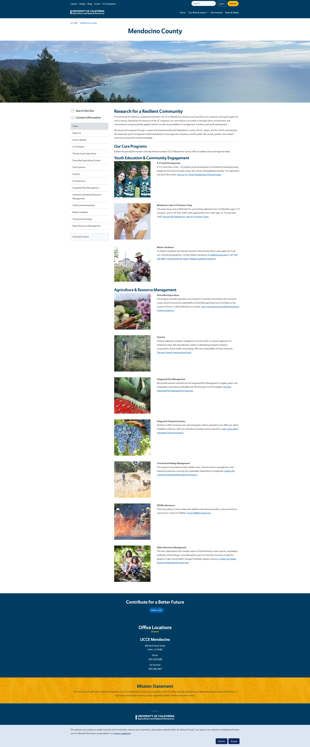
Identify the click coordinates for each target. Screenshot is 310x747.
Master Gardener (80, 212)
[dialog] (155, 736)
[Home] (87, 12)
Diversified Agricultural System (86, 160)
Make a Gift (156, 610)
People (82, 3)
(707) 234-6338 (155, 659)
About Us (76, 132)
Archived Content (81, 236)
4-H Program (78, 146)
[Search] (214, 3)
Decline (221, 741)
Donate (233, 3)
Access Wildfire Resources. (199, 512)
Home (75, 126)
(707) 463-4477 (155, 668)
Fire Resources (78, 180)
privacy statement (122, 733)
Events (97, 3)
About (183, 12)
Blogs (89, 3)
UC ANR (74, 23)
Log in (222, 3)
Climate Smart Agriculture (84, 153)
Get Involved (216, 12)
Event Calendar (79, 139)
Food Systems (78, 167)
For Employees (109, 3)
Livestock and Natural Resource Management (86, 196)
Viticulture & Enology (82, 219)
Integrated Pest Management (85, 187)
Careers (73, 3)
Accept (234, 741)
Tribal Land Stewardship (83, 205)
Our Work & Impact (197, 12)
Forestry (76, 174)
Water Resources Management (86, 225)
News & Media (232, 12)
